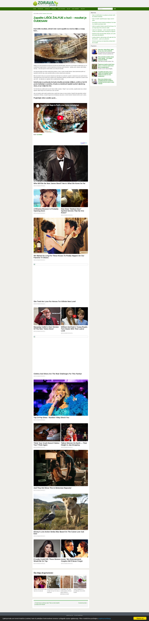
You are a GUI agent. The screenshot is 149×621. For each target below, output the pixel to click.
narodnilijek (39, 134)
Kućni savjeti (49, 13)
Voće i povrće (61, 8)
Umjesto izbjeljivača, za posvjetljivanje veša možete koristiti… (79, 591)
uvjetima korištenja (105, 618)
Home (34, 8)
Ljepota (54, 8)
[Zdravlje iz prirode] (45, 6)
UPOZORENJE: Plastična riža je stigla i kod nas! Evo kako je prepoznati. (53, 591)
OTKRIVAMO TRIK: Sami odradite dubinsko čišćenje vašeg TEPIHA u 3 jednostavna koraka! (65, 592)
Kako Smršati (75, 8)
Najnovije (40, 8)
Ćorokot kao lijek (82, 603)
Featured (44, 13)
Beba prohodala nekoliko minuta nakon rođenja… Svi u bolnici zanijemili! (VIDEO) (106, 58)
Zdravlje (47, 8)
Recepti (83, 8)
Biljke (68, 8)
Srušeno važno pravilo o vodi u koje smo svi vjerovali (40, 590)
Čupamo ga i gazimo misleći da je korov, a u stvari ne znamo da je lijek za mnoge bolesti (106, 66)
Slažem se (140, 618)
